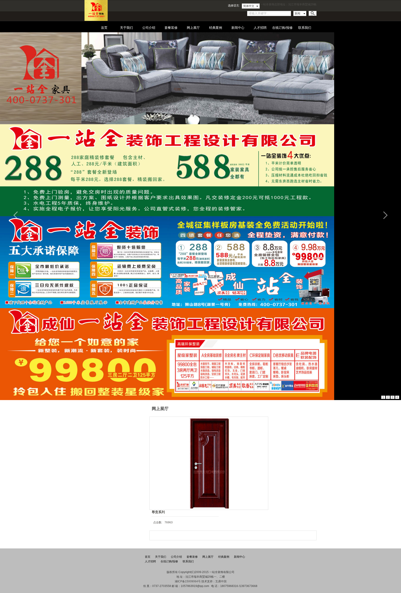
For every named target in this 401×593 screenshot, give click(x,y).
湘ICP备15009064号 (188, 581)
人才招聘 (260, 27)
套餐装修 (171, 27)
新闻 (297, 13)
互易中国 (220, 581)
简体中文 (248, 6)
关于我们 (126, 27)
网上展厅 (193, 27)
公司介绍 (148, 27)
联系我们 (304, 27)
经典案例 (215, 27)
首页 (104, 27)
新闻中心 (237, 27)
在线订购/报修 (282, 27)
